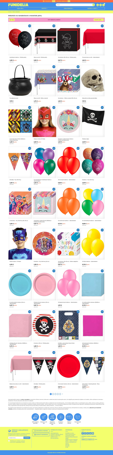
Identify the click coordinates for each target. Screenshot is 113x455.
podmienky (18, 442)
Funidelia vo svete (69, 433)
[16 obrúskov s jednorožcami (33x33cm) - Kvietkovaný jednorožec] (44, 203)
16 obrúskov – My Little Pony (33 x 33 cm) (19, 220)
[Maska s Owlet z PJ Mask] (44, 121)
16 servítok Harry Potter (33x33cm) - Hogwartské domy (18, 139)
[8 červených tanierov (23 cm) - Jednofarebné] (68, 366)
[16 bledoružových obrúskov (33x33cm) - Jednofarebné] (20, 325)
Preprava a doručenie (55, 435)
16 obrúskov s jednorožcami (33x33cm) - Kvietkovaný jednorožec (43, 221)
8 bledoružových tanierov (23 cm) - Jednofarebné (41, 303)
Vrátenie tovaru (54, 437)
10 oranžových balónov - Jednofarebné (67, 220)
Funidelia (10, 11)
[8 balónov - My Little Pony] (93, 162)
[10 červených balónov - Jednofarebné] (68, 162)
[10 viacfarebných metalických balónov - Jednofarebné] (44, 162)
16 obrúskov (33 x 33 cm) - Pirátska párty (67, 57)
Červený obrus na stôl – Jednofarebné (90, 57)
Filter (12, 19)
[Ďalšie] (62, 394)
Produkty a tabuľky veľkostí (57, 434)
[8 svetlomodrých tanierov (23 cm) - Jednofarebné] (20, 284)
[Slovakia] (83, 433)
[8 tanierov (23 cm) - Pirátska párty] (44, 325)
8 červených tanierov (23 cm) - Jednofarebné (68, 383)
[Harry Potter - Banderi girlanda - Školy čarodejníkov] (93, 366)
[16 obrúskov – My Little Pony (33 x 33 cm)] (20, 203)
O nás (66, 447)
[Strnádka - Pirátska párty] (44, 366)
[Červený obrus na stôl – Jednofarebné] (93, 40)
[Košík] (103, 5)
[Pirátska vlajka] (93, 121)
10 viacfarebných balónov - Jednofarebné (91, 220)
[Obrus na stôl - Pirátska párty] (44, 40)
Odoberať (27, 437)
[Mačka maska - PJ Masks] (20, 244)
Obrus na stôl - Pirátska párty (40, 57)
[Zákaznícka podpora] (100, 5)
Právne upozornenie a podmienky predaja (70, 435)
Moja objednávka (54, 433)
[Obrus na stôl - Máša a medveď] (44, 80)
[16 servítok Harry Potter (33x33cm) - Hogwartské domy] (20, 121)
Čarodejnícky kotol (14, 98)
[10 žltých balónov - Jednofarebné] (93, 244)
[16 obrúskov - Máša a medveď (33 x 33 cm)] (68, 80)
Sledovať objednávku (42, 434)
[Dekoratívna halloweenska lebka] (93, 80)
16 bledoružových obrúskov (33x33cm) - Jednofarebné (18, 344)
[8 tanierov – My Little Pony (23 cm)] (44, 244)
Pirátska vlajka (85, 138)
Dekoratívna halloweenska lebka (89, 98)
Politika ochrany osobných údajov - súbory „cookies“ (71, 440)
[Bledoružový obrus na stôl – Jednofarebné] (20, 366)
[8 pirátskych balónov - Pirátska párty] (20, 40)
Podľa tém (20, 8)
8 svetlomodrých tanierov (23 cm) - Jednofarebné (17, 303)
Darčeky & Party (92, 8)
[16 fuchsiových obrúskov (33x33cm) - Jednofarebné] (93, 325)
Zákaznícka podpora (42, 430)
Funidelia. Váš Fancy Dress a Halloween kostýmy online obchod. (18, 4)
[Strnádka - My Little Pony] (20, 162)
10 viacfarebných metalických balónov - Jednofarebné (43, 180)
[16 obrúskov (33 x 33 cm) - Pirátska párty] (68, 40)
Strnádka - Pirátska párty (39, 383)
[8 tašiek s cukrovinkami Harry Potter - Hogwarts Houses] (68, 325)
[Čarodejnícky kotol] (20, 80)
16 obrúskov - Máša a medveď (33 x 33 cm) (67, 98)
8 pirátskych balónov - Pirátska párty (18, 57)
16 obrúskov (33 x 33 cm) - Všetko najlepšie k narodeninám (68, 262)
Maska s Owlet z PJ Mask (39, 138)
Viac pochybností (54, 438)
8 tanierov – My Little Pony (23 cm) (41, 261)
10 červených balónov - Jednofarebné (66, 179)
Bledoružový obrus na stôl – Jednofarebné (19, 383)
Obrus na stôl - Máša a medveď (41, 98)
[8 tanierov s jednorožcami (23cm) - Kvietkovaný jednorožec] (68, 121)
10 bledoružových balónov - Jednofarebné (67, 302)
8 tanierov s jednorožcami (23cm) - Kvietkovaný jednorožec (66, 139)
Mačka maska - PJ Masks (15, 261)
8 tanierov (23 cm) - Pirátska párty (41, 343)
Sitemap (67, 444)
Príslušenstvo (68, 8)
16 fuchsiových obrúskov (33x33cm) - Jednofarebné (90, 344)
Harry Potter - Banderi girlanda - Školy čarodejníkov (90, 384)
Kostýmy (44, 8)
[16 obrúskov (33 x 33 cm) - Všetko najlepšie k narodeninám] (68, 244)
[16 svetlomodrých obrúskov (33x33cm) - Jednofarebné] (93, 284)
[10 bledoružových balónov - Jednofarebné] (68, 284)
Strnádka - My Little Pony (15, 179)
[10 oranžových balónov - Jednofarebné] (68, 203)
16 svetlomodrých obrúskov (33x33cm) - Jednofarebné (91, 303)
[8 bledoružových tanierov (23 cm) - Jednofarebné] (44, 284)
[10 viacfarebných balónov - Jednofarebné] (93, 203)
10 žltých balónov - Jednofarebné (89, 261)
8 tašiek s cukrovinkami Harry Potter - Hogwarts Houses (66, 344)
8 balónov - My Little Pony (88, 179)
